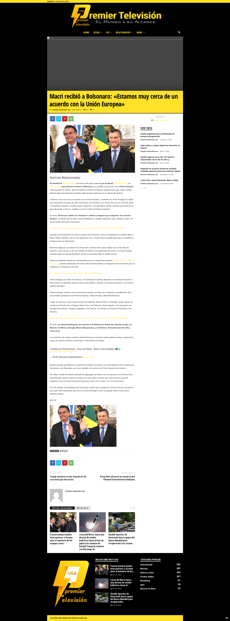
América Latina (147, 572)
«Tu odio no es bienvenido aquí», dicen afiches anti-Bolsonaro (76, 273)
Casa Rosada (55, 186)
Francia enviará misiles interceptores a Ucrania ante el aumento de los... (122, 568)
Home (86, 32)
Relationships (123, 32)
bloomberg (145, 580)
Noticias (144, 568)
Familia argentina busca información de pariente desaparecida (157, 135)
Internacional (146, 564)
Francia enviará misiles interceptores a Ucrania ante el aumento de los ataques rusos (61, 539)
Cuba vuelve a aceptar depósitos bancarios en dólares (160, 146)
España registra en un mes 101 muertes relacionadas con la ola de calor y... (157, 158)
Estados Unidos (147, 576)
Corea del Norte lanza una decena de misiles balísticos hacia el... (121, 582)
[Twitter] (58, 118)
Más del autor (83, 508)
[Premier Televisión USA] (115, 16)
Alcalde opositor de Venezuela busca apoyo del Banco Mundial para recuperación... (121, 597)
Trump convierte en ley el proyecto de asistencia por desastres (68, 478)
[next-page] (133, 508)
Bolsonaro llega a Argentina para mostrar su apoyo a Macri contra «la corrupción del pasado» (89, 318)
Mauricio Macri (69, 183)
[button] (179, 32)
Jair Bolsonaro (120, 183)
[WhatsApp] (71, 118)
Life (108, 32)
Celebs (96, 32)
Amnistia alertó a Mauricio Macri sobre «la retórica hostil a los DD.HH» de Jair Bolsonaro (87, 228)
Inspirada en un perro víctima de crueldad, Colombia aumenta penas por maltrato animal (160, 169)
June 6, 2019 (88, 357)
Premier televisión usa (61, 110)
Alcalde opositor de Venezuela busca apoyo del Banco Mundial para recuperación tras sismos (121, 539)
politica (64, 451)
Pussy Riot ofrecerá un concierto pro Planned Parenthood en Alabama (117, 478)
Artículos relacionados (62, 508)
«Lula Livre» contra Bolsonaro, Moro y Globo (159, 180)
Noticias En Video (148, 588)
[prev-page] (130, 508)
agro (142, 584)
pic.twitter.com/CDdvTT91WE (63, 351)
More (139, 32)
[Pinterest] (64, 118)
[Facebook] (52, 118)
